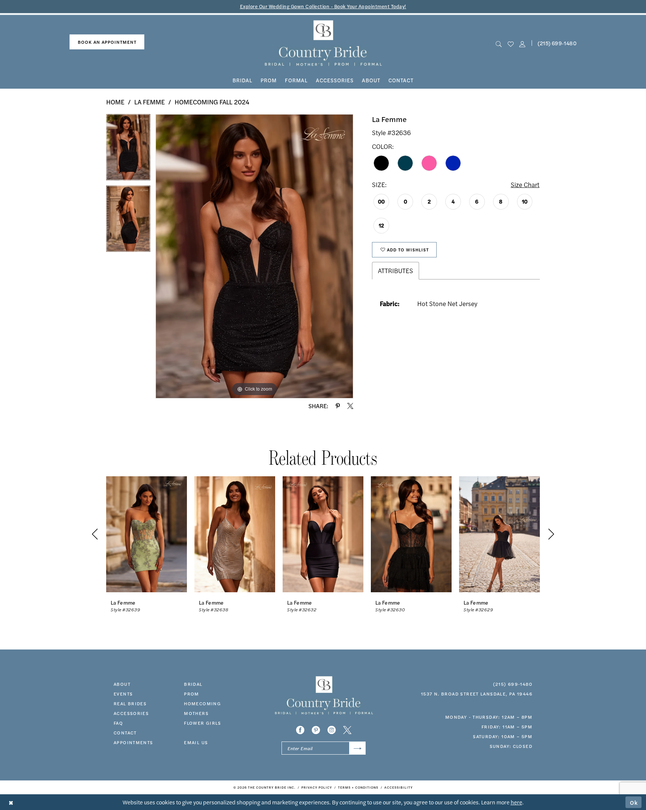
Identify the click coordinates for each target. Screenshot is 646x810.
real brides (130, 703)
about (122, 684)
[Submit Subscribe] (357, 748)
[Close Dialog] (11, 802)
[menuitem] (107, 42)
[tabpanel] (128, 150)
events (123, 693)
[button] (522, 43)
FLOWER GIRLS (202, 722)
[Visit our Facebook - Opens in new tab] (300, 730)
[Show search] (499, 43)
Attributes (395, 270)
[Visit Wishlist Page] (510, 43)
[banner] (323, 43)
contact (125, 732)
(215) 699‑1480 (557, 43)
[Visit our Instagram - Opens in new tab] (331, 730)
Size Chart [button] (525, 184)
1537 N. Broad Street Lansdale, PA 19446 (476, 693)
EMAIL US (196, 742)
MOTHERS (196, 713)
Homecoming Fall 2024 (212, 101)
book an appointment (107, 42)
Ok (634, 802)
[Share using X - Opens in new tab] (350, 406)
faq (118, 722)
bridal (193, 684)
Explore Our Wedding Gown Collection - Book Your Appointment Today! (323, 6)
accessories (131, 713)
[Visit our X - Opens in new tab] (347, 730)
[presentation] (146, 534)
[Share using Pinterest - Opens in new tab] (338, 406)
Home (115, 101)
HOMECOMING (202, 703)
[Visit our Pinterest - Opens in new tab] (316, 730)
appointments (133, 742)
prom (191, 693)
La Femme (149, 101)
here (516, 802)
